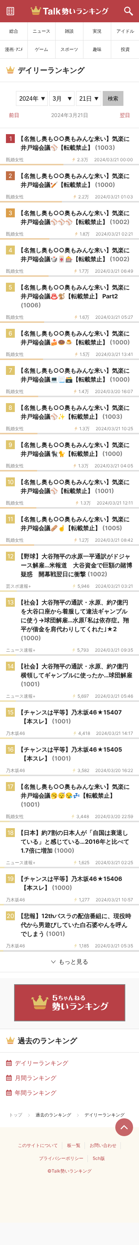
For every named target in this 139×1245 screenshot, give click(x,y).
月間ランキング (35, 1078)
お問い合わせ (103, 1145)
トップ (15, 1115)
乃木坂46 (15, 733)
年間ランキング (35, 1092)
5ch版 (99, 1158)
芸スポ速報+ (18, 586)
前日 (14, 115)
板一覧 (73, 1145)
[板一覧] (10, 11)
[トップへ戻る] (124, 1127)
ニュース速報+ (21, 650)
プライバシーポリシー (61, 1158)
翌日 (125, 115)
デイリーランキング (41, 1063)
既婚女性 (15, 159)
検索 (113, 98)
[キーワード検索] (128, 11)
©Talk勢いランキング (69, 1171)
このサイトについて (38, 1145)
